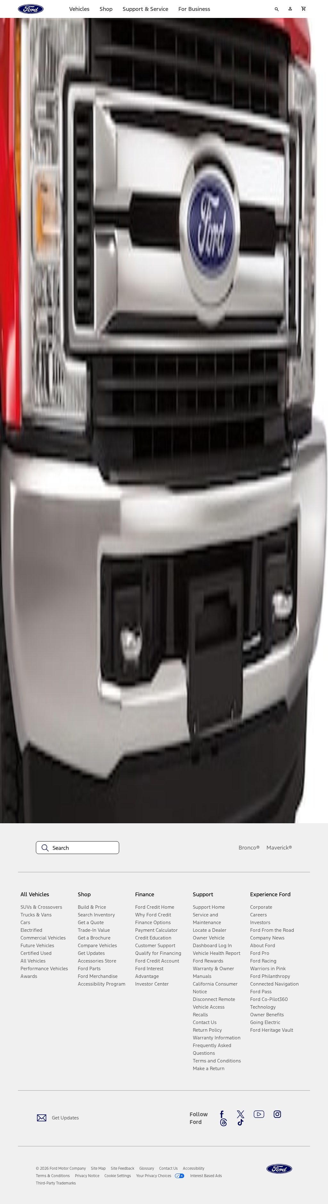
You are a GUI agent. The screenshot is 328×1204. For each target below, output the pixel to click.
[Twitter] (240, 1114)
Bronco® (249, 847)
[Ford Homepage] (279, 1169)
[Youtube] (259, 1114)
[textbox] (77, 848)
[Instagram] (277, 1114)
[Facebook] (223, 1114)
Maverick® (279, 847)
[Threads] (223, 1122)
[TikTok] (240, 1122)
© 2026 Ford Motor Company (61, 1168)
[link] (98, 1168)
